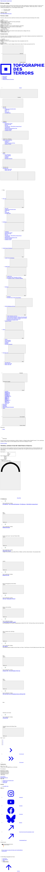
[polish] (5, 456)
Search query (2, 451)
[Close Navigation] (26, 176)
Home (4, 429)
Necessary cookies (7, 9)
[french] (5, 459)
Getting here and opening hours (8, 780)
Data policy (10, 13)
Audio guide (5, 782)
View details (2, 13)
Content (8, 0)
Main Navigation (3, 0)
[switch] (13, 49)
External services (7, 10)
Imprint (6, 13)
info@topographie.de (4, 777)
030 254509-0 (2, 776)
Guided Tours (5, 781)
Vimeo (3, 42)
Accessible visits (5, 786)
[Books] (11, 454)
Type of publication (3, 455)
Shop (3, 19)
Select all (2, 12)
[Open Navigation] (9, 176)
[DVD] (11, 455)
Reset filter (19, 497)
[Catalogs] (11, 453)
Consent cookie (4, 28)
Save (6, 12)
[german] (5, 457)
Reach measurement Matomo (7, 23)
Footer (10, 0)
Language (2, 459)
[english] (5, 458)
